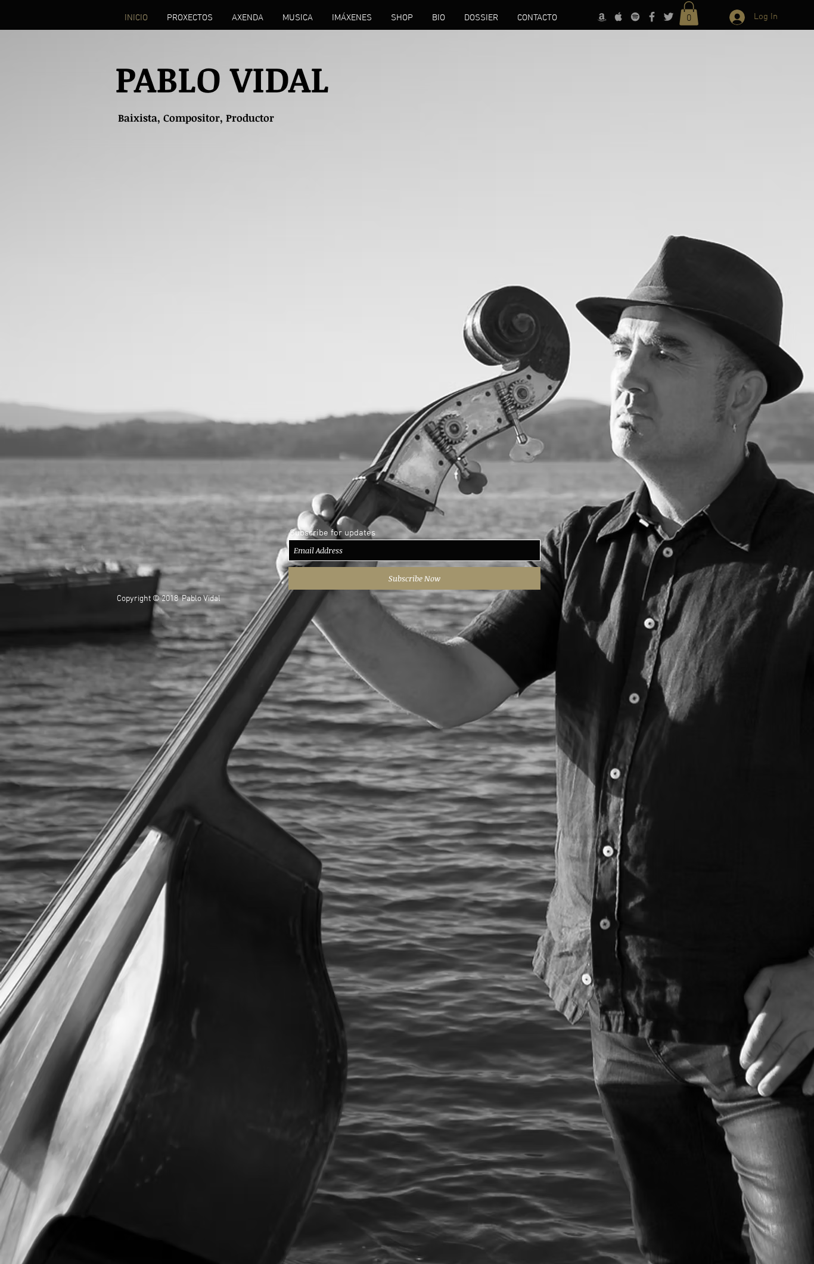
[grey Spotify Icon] (635, 16)
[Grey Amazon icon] (601, 16)
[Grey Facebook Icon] (651, 16)
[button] (689, 13)
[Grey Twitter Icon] (668, 16)
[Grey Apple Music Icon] (618, 16)
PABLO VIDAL (222, 78)
